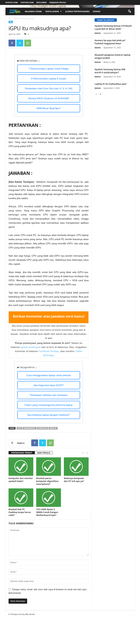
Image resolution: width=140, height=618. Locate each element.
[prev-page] (83, 453)
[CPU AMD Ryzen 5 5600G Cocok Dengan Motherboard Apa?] (48, 497)
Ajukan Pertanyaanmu (77, 11)
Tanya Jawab (52, 11)
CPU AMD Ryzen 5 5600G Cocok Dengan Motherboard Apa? (47, 512)
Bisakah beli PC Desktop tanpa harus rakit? (20, 512)
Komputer (42, 428)
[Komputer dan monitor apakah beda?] (21, 466)
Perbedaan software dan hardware (48, 395)
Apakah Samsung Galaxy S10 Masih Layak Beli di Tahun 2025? (113, 27)
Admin (98, 33)
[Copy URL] (35, 43)
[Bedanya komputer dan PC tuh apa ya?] (76, 466)
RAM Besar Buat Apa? (49, 108)
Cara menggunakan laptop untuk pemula (48, 375)
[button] (129, 11)
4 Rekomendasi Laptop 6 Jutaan (48, 78)
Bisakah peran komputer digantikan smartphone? (47, 481)
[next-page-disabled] (87, 453)
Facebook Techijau (49, 351)
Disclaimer (41, 2)
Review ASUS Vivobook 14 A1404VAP (48, 98)
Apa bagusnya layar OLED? (49, 385)
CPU (19, 428)
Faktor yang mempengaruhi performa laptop (49, 405)
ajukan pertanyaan (31, 347)
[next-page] (100, 94)
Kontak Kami (11, 2)
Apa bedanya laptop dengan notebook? (48, 414)
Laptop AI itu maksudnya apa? (111, 83)
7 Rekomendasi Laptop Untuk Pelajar (49, 68)
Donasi (96, 11)
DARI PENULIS (43, 452)
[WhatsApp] (27, 43)
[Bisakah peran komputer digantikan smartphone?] (48, 466)
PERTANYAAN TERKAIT (21, 452)
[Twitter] (19, 43)
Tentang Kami (27, 2)
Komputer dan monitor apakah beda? (21, 480)
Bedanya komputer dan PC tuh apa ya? (74, 480)
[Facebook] (12, 43)
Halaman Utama (33, 11)
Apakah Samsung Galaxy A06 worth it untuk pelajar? (110, 71)
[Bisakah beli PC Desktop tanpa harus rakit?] (21, 497)
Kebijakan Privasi (57, 2)
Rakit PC (53, 428)
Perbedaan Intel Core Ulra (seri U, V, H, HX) (48, 88)
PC (10, 18)
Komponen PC (29, 428)
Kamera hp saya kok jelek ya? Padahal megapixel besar (110, 42)
